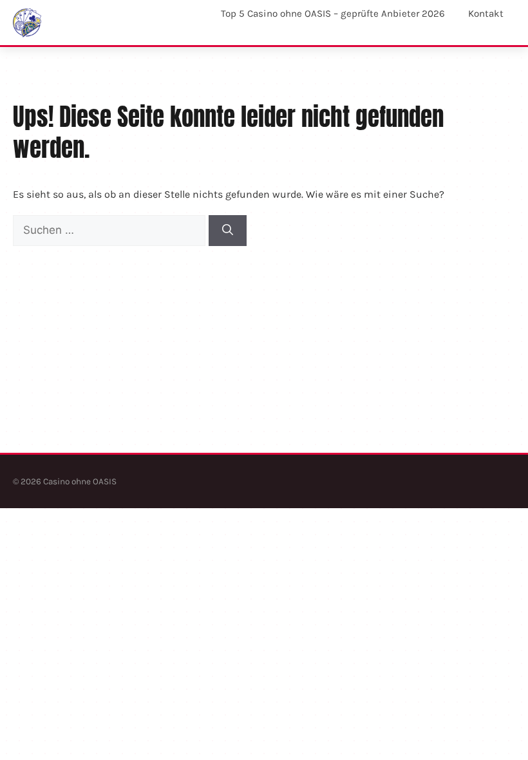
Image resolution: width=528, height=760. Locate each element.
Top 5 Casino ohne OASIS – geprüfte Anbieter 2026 (333, 13)
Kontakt (486, 13)
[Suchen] (228, 230)
